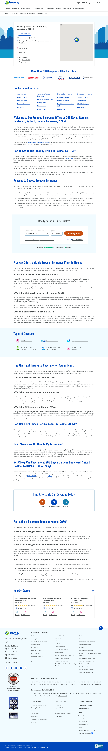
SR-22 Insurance (35, 653)
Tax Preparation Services (86, 669)
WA (85, 684)
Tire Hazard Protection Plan (87, 658)
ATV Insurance (22, 97)
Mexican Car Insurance (64, 94)
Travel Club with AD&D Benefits (64, 655)
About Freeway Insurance (38, 705)
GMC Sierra (72, 693)
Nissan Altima (97, 693)
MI (88, 682)
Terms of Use (82, 716)
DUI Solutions (81, 107)
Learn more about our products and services (39, 240)
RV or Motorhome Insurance (39, 642)
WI (87, 684)
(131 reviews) (87, 605)
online (50, 476)
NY (51, 684)
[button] (76, 40)
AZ (39, 682)
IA (62, 682)
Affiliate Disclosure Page (42, 747)
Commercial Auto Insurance (87, 642)
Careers (33, 711)
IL (66, 682)
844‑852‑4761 (26, 60)
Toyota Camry (44, 696)
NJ (42, 684)
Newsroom (34, 722)
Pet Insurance (59, 652)
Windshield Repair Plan (86, 650)
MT (100, 682)
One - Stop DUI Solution (86, 672)
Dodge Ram (46, 693)
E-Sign (80, 727)
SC (66, 684)
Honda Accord (80, 693)
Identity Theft (41, 103)
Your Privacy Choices (84, 733)
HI (60, 682)
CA (42, 682)
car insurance (69, 159)
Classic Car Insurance (37, 656)
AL (34, 682)
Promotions (34, 716)
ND (35, 684)
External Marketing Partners (86, 730)
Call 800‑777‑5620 (77, 240)
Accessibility (58, 716)
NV (48, 684)
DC (50, 682)
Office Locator (14, 13)
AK (32, 682)
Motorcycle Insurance (64, 97)
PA (62, 684)
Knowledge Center (85, 701)
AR (37, 682)
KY (74, 682)
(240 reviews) (33, 38)
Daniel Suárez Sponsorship (38, 719)
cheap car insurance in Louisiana (38, 142)
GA (58, 682)
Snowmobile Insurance (84, 94)
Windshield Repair (83, 104)
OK (56, 684)
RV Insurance (61, 109)
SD (69, 684)
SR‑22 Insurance (82, 97)
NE (37, 684)
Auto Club (82, 647)
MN (91, 682)
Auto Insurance (22, 94)
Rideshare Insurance (85, 644)
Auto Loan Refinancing (85, 667)
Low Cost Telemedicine (61, 649)
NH (40, 684)
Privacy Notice (82, 721)
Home (6, 13)
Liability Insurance (26, 341)
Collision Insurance (52, 341)
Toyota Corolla (53, 696)
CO (45, 682)
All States (98, 684)
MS (97, 682)
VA (79, 684)
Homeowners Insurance (45, 99)
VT (82, 684)
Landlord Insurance (84, 639)
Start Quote (74, 233)
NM (45, 684)
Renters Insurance (63, 101)
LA (76, 682)
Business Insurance (23, 104)
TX (74, 684)
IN (69, 682)
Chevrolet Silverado (36, 693)
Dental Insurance (60, 646)
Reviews (57, 711)
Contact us (58, 705)
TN (72, 684)
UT (77, 684)
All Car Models (62, 696)
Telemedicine (81, 101)
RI (64, 684)
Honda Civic (88, 693)
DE (52, 682)
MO (94, 682)
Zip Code (53, 230)
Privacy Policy (82, 719)
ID (64, 682)
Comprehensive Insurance (80, 341)
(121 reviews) (32, 605)
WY (93, 684)
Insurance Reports (85, 705)
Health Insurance (60, 644)
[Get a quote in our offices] (66, 502)
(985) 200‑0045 (31, 476)
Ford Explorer (55, 693)
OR (59, 684)
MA (79, 682)
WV (90, 684)
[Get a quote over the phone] (54, 502)
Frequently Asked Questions (63, 713)
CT (47, 682)
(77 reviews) (59, 605)
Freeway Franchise (36, 708)
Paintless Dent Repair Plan (86, 661)
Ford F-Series (64, 693)
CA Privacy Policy (83, 724)
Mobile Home (41, 109)
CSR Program (35, 713)
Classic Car (20, 107)
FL (55, 682)
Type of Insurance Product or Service (35, 230)
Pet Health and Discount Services (88, 664)
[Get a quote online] (42, 502)
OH (54, 684)
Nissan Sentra (35, 696)
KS (71, 682)
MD (82, 682)
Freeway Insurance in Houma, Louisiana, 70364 (33, 13)
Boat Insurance (22, 101)
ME (85, 682)
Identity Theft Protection (62, 658)
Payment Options (60, 708)
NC (32, 684)
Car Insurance (35, 636)
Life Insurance (41, 106)
